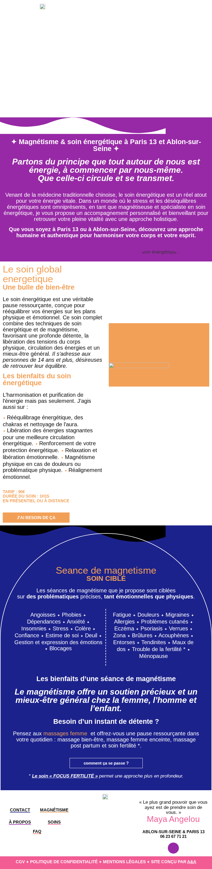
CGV (20, 861)
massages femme (65, 733)
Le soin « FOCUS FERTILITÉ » (65, 776)
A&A (191, 861)
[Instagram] (173, 848)
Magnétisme (164, 9)
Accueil (110, 9)
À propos (135, 9)
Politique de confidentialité (64, 861)
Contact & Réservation (178, 21)
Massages (195, 9)
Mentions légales (124, 861)
